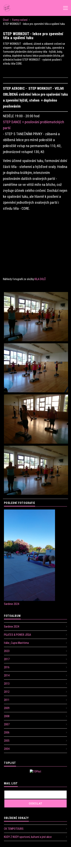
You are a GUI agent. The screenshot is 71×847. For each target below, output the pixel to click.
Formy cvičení (19, 19)
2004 (6, 748)
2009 (6, 708)
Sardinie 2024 (11, 603)
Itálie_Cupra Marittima (16, 642)
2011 (6, 699)
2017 (6, 659)
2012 (6, 691)
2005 (6, 740)
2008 (6, 716)
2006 (6, 732)
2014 (6, 675)
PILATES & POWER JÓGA (17, 634)
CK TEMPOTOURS (13, 828)
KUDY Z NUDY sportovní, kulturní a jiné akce (28, 836)
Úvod (5, 19)
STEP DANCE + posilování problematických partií (33, 125)
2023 (6, 651)
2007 (6, 724)
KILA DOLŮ (40, 279)
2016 (6, 667)
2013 (6, 683)
